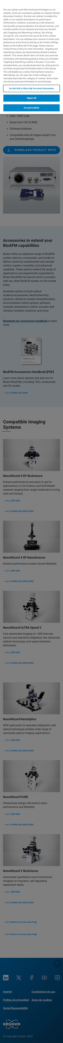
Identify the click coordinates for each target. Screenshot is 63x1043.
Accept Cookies (31, 107)
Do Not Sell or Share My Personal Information (31, 88)
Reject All (31, 98)
